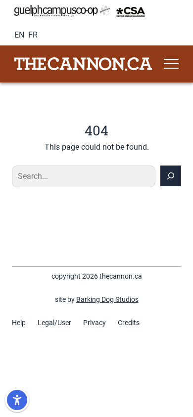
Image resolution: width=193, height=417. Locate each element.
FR (33, 35)
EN (19, 35)
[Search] (170, 176)
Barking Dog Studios (107, 299)
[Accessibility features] (17, 400)
